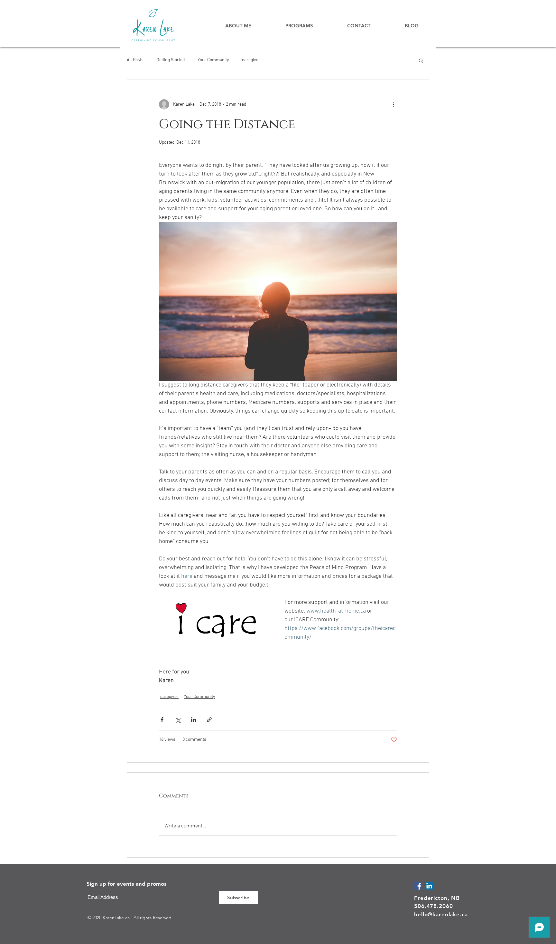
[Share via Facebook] (162, 720)
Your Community (213, 60)
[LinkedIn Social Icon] (429, 886)
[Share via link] (209, 720)
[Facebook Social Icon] (418, 886)
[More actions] (393, 104)
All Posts (135, 60)
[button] (421, 60)
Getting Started (170, 60)
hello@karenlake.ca (441, 914)
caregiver (251, 60)
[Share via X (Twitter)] (178, 720)
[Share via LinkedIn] (193, 720)
